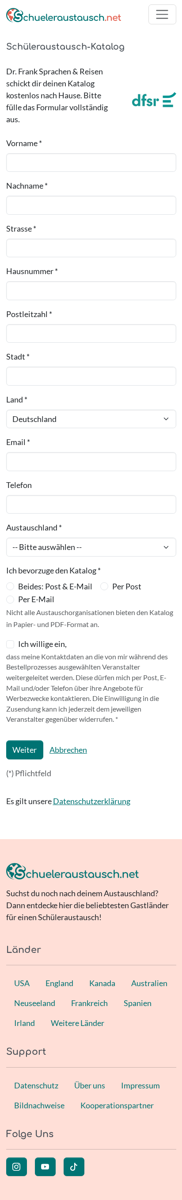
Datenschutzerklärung (91, 801)
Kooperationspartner (117, 1105)
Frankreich (89, 1003)
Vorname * (24, 143)
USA (22, 983)
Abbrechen (68, 750)
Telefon (19, 485)
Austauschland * (34, 527)
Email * (18, 442)
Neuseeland (34, 1003)
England (59, 983)
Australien (149, 983)
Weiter (24, 750)
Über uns (89, 1085)
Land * (16, 399)
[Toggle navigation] (162, 14)
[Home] (63, 14)
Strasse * (21, 228)
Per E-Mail (36, 599)
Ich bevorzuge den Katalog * (53, 570)
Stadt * (18, 356)
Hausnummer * (32, 271)
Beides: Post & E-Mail (55, 586)
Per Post (126, 586)
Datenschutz (36, 1085)
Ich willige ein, (42, 644)
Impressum (140, 1085)
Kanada (102, 983)
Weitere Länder (77, 1023)
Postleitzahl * (29, 314)
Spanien (138, 1003)
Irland (24, 1023)
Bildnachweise (39, 1105)
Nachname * (27, 185)
